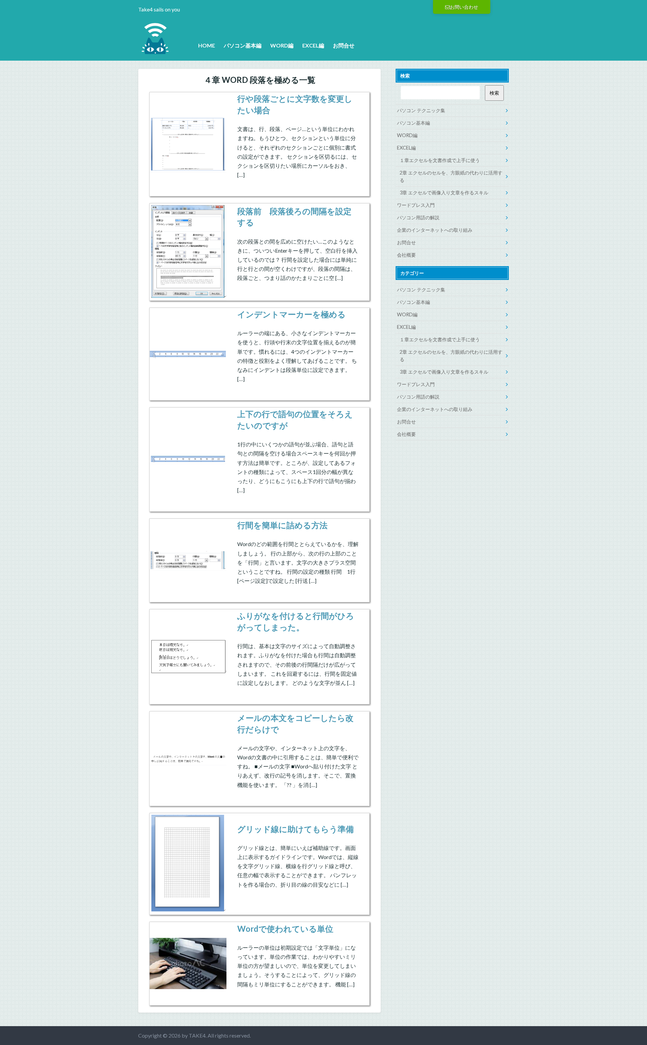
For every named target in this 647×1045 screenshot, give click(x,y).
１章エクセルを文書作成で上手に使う (440, 160)
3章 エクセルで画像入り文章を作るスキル (444, 192)
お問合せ (344, 45)
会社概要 (406, 255)
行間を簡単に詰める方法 (282, 525)
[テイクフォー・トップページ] (155, 51)
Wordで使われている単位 (285, 928)
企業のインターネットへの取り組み (434, 230)
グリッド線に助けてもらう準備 (295, 829)
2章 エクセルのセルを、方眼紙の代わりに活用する (451, 176)
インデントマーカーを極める (291, 314)
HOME (206, 45)
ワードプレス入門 (416, 205)
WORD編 (282, 45)
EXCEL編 (313, 45)
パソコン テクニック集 (421, 110)
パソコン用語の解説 (418, 217)
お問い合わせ (464, 7)
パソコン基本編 (242, 45)
